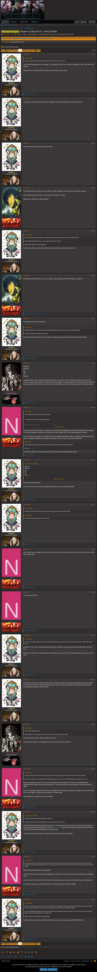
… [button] (9, 50)
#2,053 (93, 592)
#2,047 (93, 318)
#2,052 (93, 549)
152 (33, 50)
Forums (5, 22)
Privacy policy (85, 961)
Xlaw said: (27, 58)
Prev (3, 50)
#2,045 (93, 231)
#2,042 (93, 98)
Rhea (3, 34)
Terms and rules (75, 961)
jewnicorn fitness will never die (65, 34)
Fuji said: (27, 327)
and (36, 313)
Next (37, 50)
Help (91, 961)
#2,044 (93, 188)
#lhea (24, 34)
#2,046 (93, 275)
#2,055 (93, 679)
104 (24, 50)
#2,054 (93, 635)
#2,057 (93, 769)
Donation (14, 22)
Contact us (66, 961)
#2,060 (93, 899)
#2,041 (93, 54)
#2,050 (93, 460)
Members (34, 22)
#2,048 (93, 363)
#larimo (19, 34)
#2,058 (93, 812)
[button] (18, 22)
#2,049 (93, 407)
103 (20, 50)
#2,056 (93, 724)
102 (16, 50)
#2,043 (93, 143)
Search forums (12, 25)
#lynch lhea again (32, 34)
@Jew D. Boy (58, 827)
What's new (24, 22)
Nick (11, 436)
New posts (4, 25)
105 (27, 50)
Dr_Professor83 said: (30, 464)
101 (13, 50)
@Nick (31, 448)
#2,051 (93, 504)
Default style (6, 961)
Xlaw (11, 217)
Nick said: (27, 508)
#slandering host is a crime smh (47, 34)
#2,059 (93, 856)
